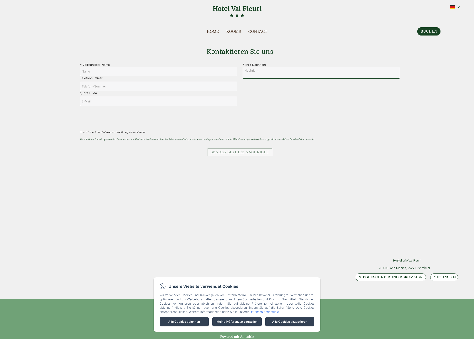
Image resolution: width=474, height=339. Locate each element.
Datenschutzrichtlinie (264, 312)
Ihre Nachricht (254, 65)
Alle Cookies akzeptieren (289, 321)
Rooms (233, 31)
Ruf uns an (444, 277)
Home (213, 31)
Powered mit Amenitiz (237, 336)
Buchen (429, 31)
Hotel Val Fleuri (237, 8)
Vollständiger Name (95, 65)
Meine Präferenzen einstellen (237, 321)
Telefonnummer (91, 78)
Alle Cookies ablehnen (184, 321)
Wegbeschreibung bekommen (391, 277)
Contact (257, 31)
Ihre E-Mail (89, 93)
